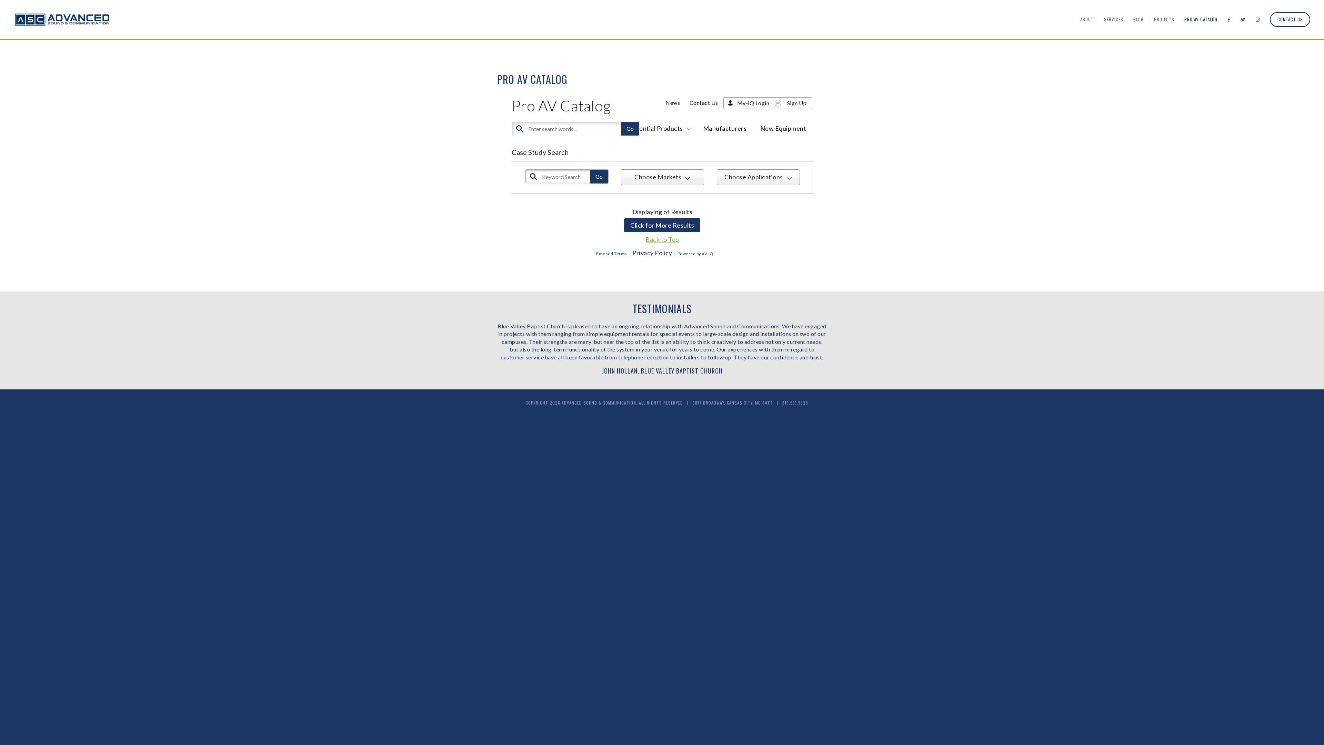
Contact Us (1290, 19)
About (1087, 19)
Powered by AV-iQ (695, 253)
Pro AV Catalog (1200, 19)
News (672, 102)
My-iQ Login (753, 103)
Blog (1138, 19)
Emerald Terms (611, 253)
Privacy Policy (652, 253)
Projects (1164, 19)
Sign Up (797, 103)
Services (1113, 19)
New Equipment (783, 128)
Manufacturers (725, 128)
